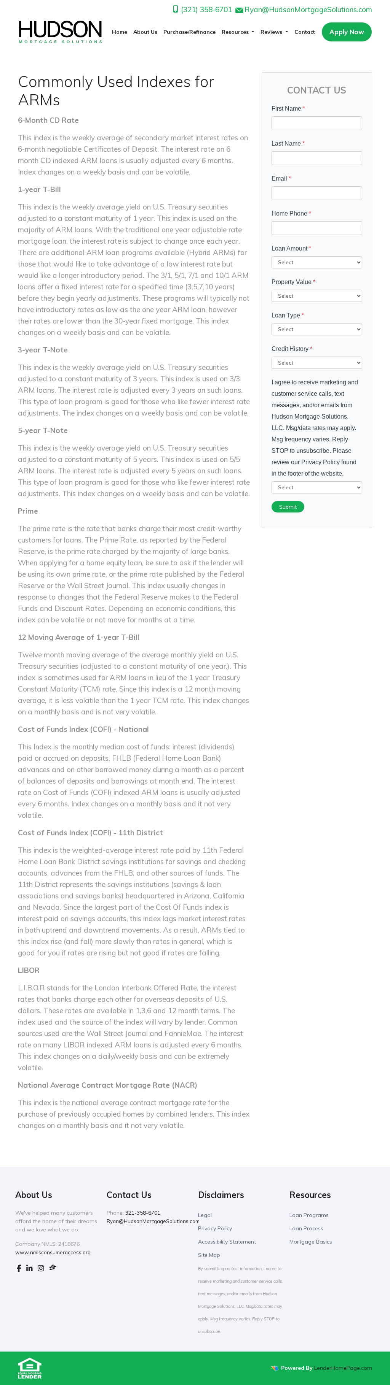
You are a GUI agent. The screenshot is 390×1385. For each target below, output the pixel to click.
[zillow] (52, 1268)
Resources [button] (236, 32)
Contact (304, 32)
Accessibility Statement (227, 1241)
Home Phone (291, 213)
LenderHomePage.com (343, 1367)
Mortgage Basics (310, 1241)
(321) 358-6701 (205, 9)
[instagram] (41, 1268)
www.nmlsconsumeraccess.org (53, 1252)
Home (119, 32)
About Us (145, 32)
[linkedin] (29, 1268)
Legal (205, 1215)
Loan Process (306, 1228)
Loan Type (288, 315)
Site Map (209, 1255)
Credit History (292, 349)
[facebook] (19, 1268)
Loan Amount (291, 248)
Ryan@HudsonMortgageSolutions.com (308, 9)
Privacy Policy (215, 1228)
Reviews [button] (272, 32)
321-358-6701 (142, 1212)
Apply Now (346, 32)
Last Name (288, 143)
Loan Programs (309, 1215)
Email (281, 178)
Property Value (293, 282)
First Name (288, 108)
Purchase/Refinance (189, 32)
